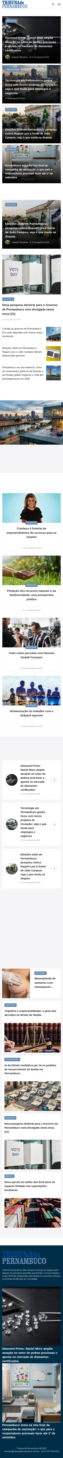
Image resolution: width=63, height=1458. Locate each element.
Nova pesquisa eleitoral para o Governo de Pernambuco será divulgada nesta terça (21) (30, 309)
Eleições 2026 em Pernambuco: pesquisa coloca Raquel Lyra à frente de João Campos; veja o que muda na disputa (31, 133)
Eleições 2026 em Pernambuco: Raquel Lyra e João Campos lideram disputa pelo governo (22, 352)
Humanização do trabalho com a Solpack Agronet (31, 713)
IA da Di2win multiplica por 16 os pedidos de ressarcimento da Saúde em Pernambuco (30, 1069)
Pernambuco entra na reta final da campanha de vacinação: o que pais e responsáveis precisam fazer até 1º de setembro (29, 171)
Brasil (9, 1176)
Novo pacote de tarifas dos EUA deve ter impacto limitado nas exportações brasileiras (29, 1186)
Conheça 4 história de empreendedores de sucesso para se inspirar (31, 532)
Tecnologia (13, 70)
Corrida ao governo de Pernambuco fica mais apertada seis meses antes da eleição (22, 332)
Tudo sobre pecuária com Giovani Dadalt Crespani (31, 655)
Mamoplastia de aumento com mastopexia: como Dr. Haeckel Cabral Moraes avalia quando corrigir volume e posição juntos (45, 983)
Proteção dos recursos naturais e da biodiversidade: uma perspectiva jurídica (31, 595)
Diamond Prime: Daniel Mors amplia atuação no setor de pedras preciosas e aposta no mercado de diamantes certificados (30, 44)
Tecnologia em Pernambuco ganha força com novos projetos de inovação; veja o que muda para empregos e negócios (31, 87)
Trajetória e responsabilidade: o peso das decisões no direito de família (30, 1013)
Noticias (11, 21)
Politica (11, 110)
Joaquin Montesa (20, 57)
